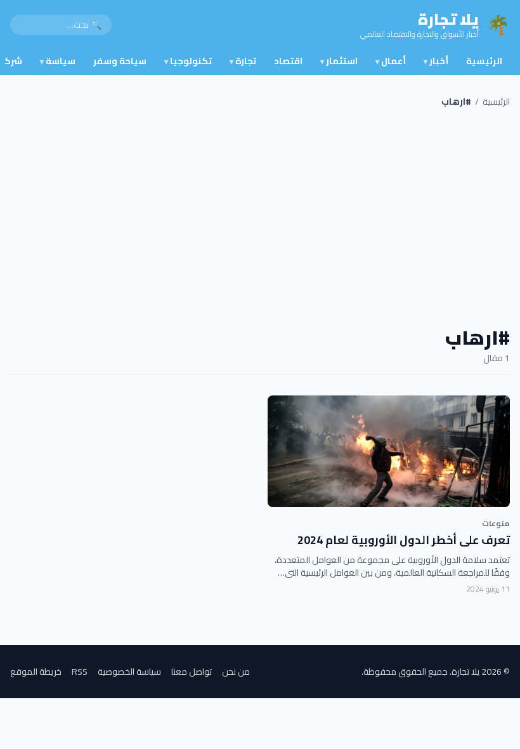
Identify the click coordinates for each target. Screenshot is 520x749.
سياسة (57, 61)
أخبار (436, 61)
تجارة (243, 61)
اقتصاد (288, 61)
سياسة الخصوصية (129, 671)
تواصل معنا (191, 671)
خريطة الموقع (36, 671)
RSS (80, 671)
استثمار (339, 61)
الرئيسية (484, 61)
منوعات (496, 523)
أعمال (390, 61)
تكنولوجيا (188, 61)
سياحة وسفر (119, 61)
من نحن (236, 671)
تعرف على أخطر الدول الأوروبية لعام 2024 (403, 539)
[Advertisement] (260, 217)
